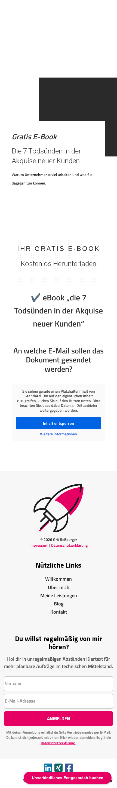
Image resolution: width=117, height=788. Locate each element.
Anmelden (58, 718)
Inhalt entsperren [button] (58, 423)
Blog (58, 603)
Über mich (58, 587)
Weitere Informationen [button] (58, 434)
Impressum (38, 545)
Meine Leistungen (58, 595)
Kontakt (58, 611)
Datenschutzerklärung (69, 545)
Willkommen (58, 579)
